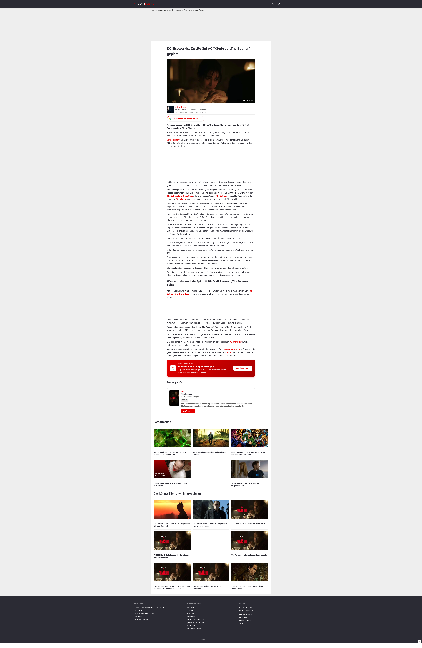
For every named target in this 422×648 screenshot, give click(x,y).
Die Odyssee (191, 608)
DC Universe (181, 199)
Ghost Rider (191, 626)
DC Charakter (235, 342)
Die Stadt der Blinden (194, 629)
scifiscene (209, 640)
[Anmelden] (279, 4)
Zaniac (241, 623)
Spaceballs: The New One (195, 623)
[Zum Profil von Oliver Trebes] (170, 109)
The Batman (221, 196)
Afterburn (190, 611)
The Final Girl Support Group (196, 620)
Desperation (191, 617)
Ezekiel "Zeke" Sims (245, 608)
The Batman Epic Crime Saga (180, 196)
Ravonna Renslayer (246, 614)
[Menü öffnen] (284, 4)
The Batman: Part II (231, 349)
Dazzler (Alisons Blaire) (247, 611)
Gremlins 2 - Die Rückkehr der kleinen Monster (149, 608)
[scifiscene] (145, 4)
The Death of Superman (142, 620)
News (160, 10)
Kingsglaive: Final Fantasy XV (144, 614)
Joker (228, 352)
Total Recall (138, 611)
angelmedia (218, 640)
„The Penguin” (173, 140)
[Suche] (273, 4)
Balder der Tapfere (245, 620)
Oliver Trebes (181, 107)
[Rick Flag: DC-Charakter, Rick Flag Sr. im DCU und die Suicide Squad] (263, 612)
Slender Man (138, 617)
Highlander (190, 614)
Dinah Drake (243, 617)
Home (154, 10)
